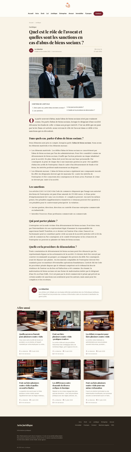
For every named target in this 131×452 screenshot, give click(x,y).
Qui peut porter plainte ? (76, 107)
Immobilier (79, 13)
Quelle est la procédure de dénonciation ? (81, 110)
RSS (112, 425)
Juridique (54, 13)
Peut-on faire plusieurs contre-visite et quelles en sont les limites (29, 385)
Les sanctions (38, 111)
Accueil (30, 13)
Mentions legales (104, 425)
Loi (47, 13)
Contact (98, 13)
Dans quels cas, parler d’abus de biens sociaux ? (49, 108)
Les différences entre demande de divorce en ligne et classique (61, 385)
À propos (88, 13)
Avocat (71, 13)
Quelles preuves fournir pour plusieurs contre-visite (31, 335)
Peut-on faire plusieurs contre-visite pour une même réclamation (96, 385)
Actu (37, 13)
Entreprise (63, 13)
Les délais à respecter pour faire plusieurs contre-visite (98, 335)
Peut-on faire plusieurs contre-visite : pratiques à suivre (62, 336)
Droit (42, 13)
